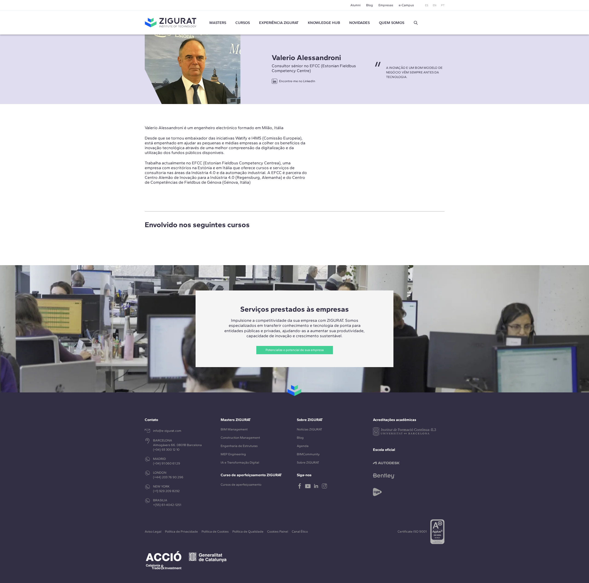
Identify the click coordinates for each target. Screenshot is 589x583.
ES (426, 5)
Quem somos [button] (391, 22)
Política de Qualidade (247, 532)
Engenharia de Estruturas (239, 446)
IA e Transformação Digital (240, 462)
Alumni (355, 5)
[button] (415, 22)
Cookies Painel (277, 532)
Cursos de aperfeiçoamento (241, 485)
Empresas (385, 5)
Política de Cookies (215, 532)
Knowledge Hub (324, 22)
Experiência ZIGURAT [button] (279, 22)
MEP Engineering (233, 454)
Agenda (303, 446)
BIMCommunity (308, 454)
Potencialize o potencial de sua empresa (295, 350)
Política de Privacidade (181, 532)
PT (443, 5)
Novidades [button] (359, 22)
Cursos (242, 22)
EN (434, 5)
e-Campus (406, 5)
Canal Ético (300, 532)
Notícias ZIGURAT (309, 429)
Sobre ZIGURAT (308, 462)
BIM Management (234, 429)
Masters (217, 22)
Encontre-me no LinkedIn (297, 81)
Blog (369, 5)
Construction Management (240, 438)
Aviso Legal (153, 532)
